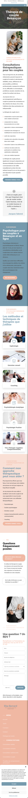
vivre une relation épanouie (12, 155)
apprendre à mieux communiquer (13, 127)
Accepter (14, 784)
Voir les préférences (14, 792)
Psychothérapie (8, 504)
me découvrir (10, 277)
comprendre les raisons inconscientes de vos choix (11, 123)
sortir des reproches (10, 136)
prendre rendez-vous (13, 180)
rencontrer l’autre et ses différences (14, 144)
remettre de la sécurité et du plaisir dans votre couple (14, 140)
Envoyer (20, 687)
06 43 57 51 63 (14, 2)
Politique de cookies (13, 795)
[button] (25, 767)
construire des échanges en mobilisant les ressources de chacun (14, 131)
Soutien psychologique (10, 507)
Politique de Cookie (9, 736)
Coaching (7, 519)
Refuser (14, 788)
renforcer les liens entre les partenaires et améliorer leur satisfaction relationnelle (12, 150)
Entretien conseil (9, 511)
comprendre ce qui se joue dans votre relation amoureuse (13, 117)
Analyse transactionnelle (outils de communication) (14, 515)
